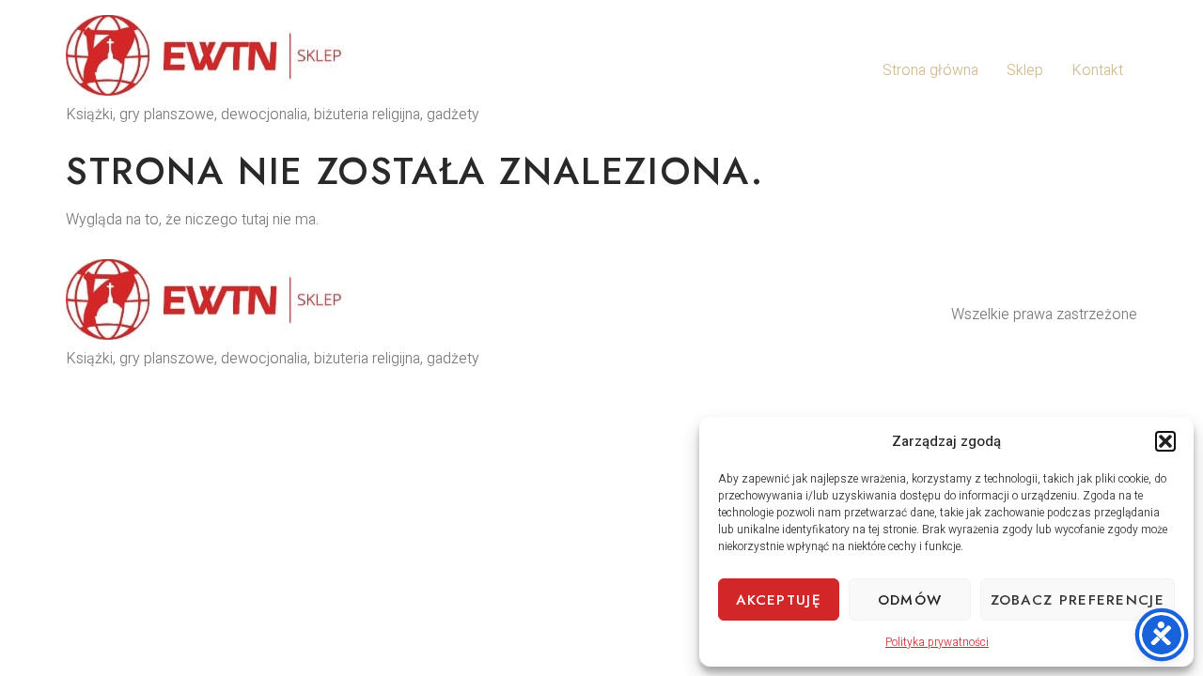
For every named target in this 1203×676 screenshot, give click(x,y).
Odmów (910, 600)
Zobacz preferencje (1077, 600)
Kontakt (1097, 70)
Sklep (1025, 70)
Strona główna (930, 70)
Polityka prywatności (937, 642)
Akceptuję (778, 600)
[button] (1165, 441)
